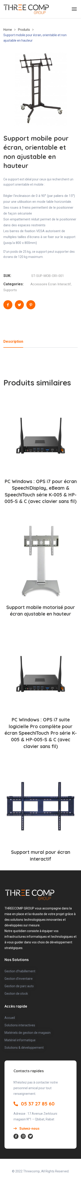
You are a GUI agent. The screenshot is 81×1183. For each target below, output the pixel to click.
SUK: (7, 276)
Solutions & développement (24, 1047)
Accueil (9, 1018)
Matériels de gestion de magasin (27, 1032)
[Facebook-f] (16, 1136)
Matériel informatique (20, 1040)
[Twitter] (19, 304)
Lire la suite (43, 458)
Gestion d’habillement (19, 971)
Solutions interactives (19, 1025)
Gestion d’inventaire (18, 978)
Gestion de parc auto (19, 986)
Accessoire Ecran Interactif (50, 284)
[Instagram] (23, 1136)
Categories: (13, 284)
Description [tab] (13, 341)
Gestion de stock (16, 993)
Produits (24, 29)
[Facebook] (7, 304)
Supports (10, 290)
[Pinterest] (30, 304)
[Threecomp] (26, 9)
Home (7, 29)
